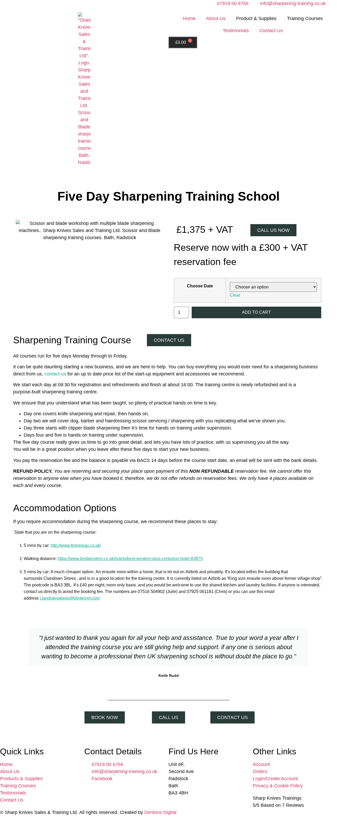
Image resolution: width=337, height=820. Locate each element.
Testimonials (236, 30)
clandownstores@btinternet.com (70, 598)
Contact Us (271, 30)
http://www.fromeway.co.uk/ (76, 545)
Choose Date (200, 286)
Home (189, 18)
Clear (235, 295)
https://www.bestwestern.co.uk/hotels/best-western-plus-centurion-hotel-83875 (130, 558)
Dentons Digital (160, 812)
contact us (55, 374)
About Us (216, 18)
